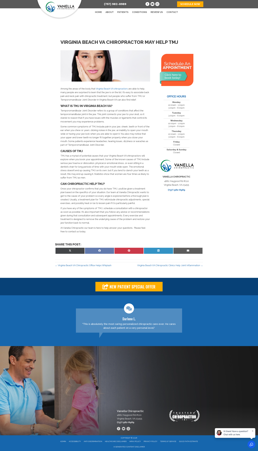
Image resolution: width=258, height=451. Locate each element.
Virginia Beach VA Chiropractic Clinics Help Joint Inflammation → (170, 265)
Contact (172, 12)
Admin (63, 441)
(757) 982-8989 (115, 4)
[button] (129, 286)
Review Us (157, 12)
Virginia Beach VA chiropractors (112, 88)
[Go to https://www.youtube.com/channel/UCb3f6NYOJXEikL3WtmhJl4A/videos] (152, 4)
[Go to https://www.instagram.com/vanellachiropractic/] (157, 4)
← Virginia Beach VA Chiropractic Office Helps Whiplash (83, 265)
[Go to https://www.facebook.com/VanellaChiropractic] (147, 4)
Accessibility (75, 441)
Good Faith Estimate (188, 441)
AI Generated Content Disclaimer (129, 447)
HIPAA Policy (135, 441)
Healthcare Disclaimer (116, 441)
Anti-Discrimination (93, 441)
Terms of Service (168, 441)
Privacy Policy (150, 441)
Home (98, 12)
